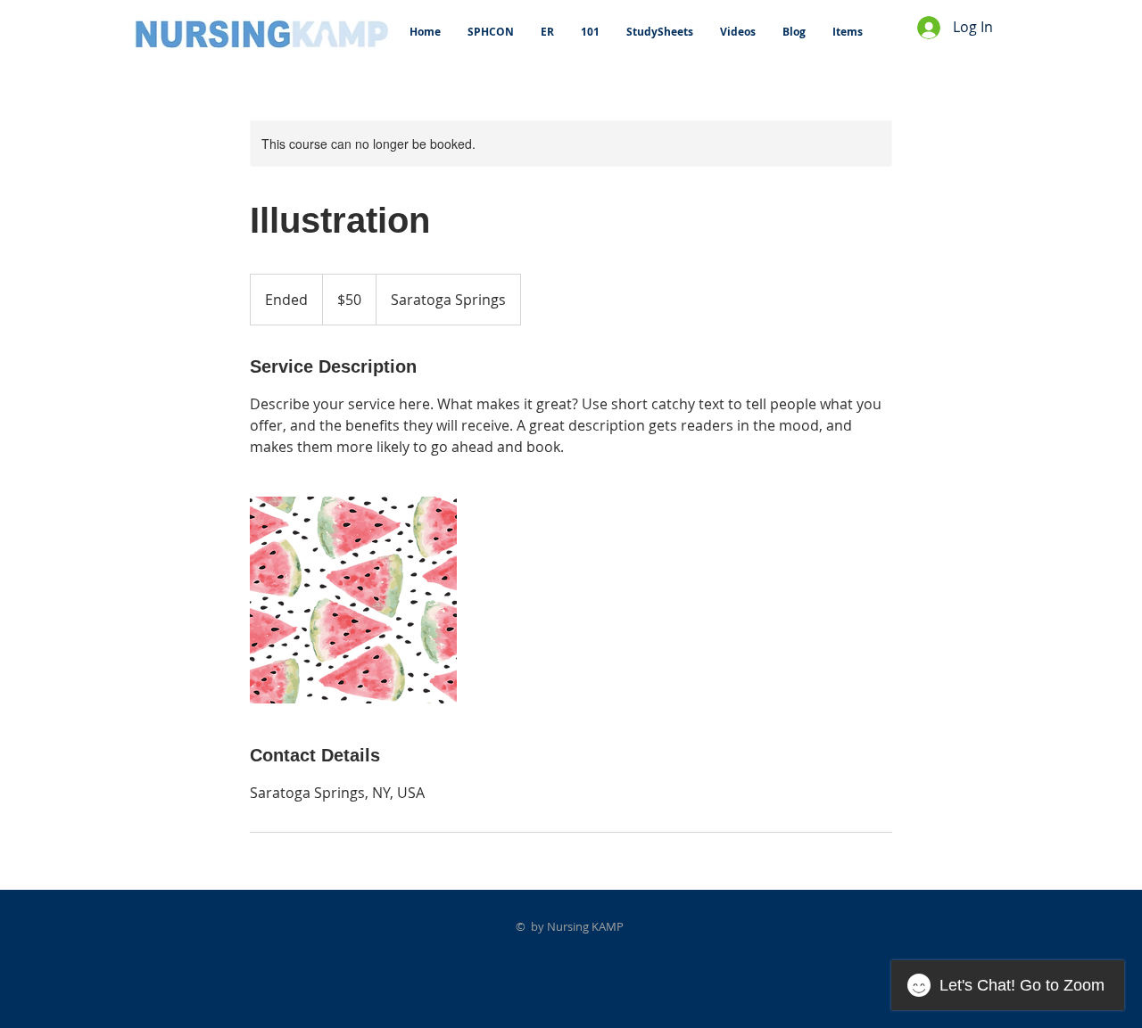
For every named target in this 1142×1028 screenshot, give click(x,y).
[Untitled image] (353, 600)
